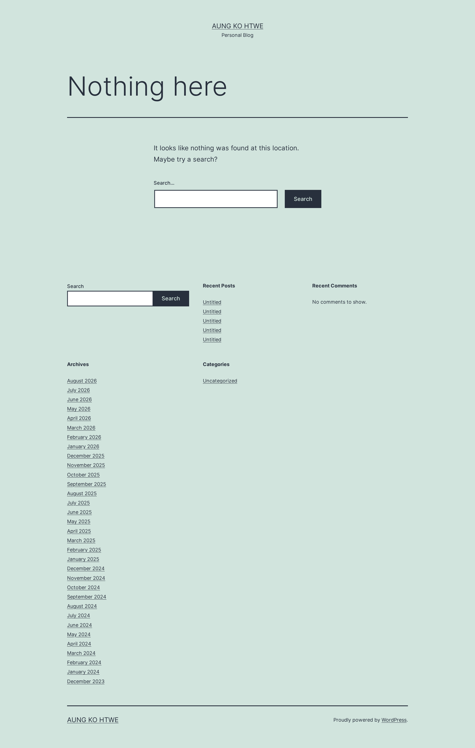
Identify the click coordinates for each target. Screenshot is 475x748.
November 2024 (86, 578)
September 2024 (86, 597)
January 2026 (83, 446)
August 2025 (82, 493)
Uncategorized (220, 381)
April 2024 (79, 644)
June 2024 (79, 625)
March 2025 (81, 540)
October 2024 (83, 587)
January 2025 (83, 559)
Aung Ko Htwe (237, 26)
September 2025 (86, 484)
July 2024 (78, 615)
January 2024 (83, 672)
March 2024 (81, 653)
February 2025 (84, 550)
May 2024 (79, 634)
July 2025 (78, 503)
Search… (164, 183)
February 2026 (84, 437)
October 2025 (83, 475)
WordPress (394, 720)
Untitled (212, 302)
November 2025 (86, 465)
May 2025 (78, 521)
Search (75, 286)
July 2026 (78, 390)
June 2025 (79, 512)
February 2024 (84, 662)
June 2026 (79, 399)
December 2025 (85, 456)
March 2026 (81, 428)
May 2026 (78, 409)
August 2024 (82, 606)
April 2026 (79, 418)
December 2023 (85, 681)
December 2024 (86, 568)
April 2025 (79, 531)
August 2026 (82, 381)
